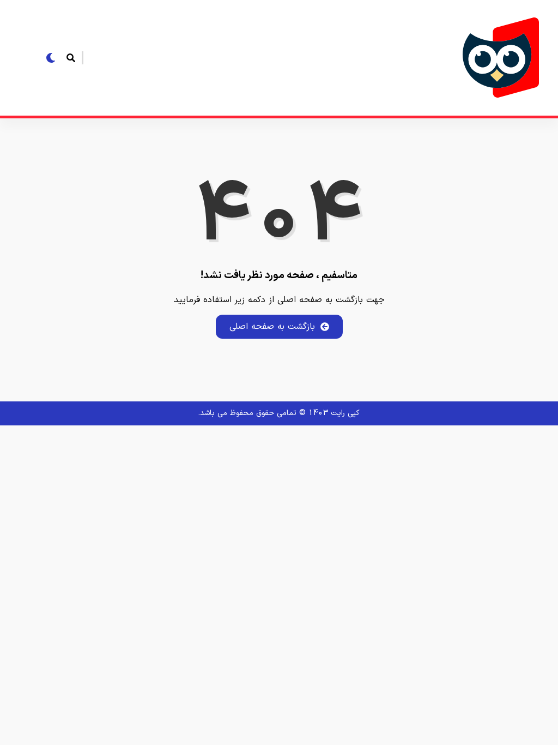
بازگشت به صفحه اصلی (272, 326)
